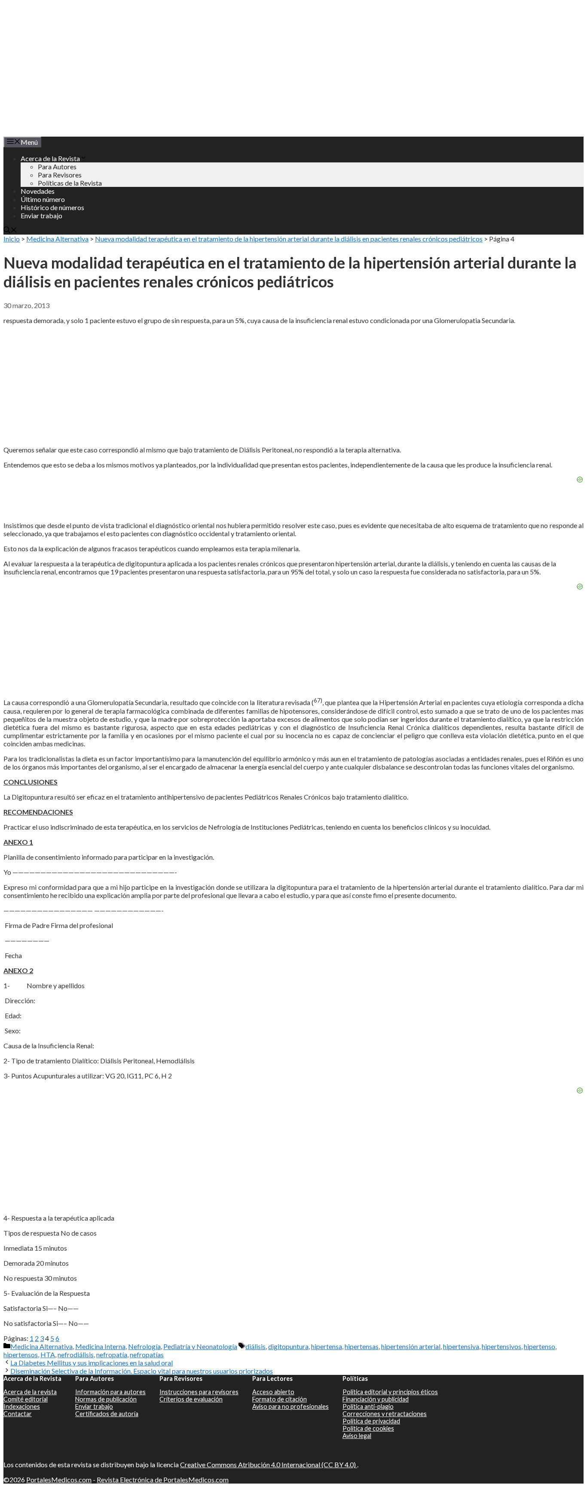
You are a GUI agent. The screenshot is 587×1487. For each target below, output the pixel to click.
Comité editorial (25, 1399)
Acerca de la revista (30, 1391)
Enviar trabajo (41, 215)
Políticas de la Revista (70, 183)
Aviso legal (356, 1435)
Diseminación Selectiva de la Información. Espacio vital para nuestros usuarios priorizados (141, 1371)
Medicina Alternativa (57, 239)
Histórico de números (52, 207)
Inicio (11, 239)
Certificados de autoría (106, 1413)
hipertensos (20, 1354)
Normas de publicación (106, 1399)
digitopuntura (288, 1346)
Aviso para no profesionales (290, 1406)
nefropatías (147, 1354)
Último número (43, 199)
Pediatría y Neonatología (200, 1346)
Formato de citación (279, 1399)
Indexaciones (21, 1406)
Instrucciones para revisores (198, 1391)
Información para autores (110, 1391)
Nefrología (144, 1346)
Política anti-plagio (368, 1406)
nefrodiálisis (76, 1354)
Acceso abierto (273, 1391)
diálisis (255, 1346)
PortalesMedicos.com (59, 1479)
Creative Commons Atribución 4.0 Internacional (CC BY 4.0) (268, 1464)
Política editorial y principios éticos (390, 1391)
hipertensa (326, 1346)
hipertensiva (461, 1346)
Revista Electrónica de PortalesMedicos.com (163, 1479)
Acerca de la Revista (50, 158)
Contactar (17, 1413)
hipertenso (539, 1346)
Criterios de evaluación (191, 1399)
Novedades (38, 191)
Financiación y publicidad (375, 1399)
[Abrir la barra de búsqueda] (10, 230)
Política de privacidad (371, 1421)
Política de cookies (368, 1428)
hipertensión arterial (410, 1346)
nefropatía (111, 1354)
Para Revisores (60, 175)
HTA (47, 1354)
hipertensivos (501, 1346)
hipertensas (362, 1346)
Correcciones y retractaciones (384, 1413)
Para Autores (57, 166)
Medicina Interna (100, 1346)
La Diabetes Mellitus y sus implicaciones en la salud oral (91, 1363)
